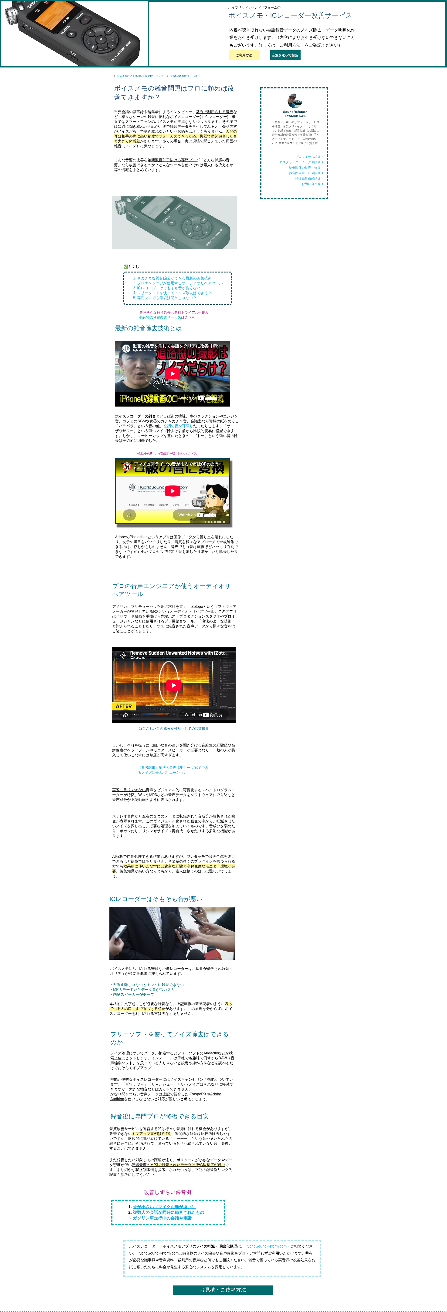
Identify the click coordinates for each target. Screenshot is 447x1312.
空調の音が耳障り (178, 426)
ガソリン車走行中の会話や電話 (162, 1218)
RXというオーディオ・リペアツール (183, 611)
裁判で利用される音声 (214, 112)
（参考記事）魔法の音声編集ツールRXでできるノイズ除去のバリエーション (173, 770)
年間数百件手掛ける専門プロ (172, 160)
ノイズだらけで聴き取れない (142, 131)
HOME (119, 75)
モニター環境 (216, 866)
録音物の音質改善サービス (160, 317)
